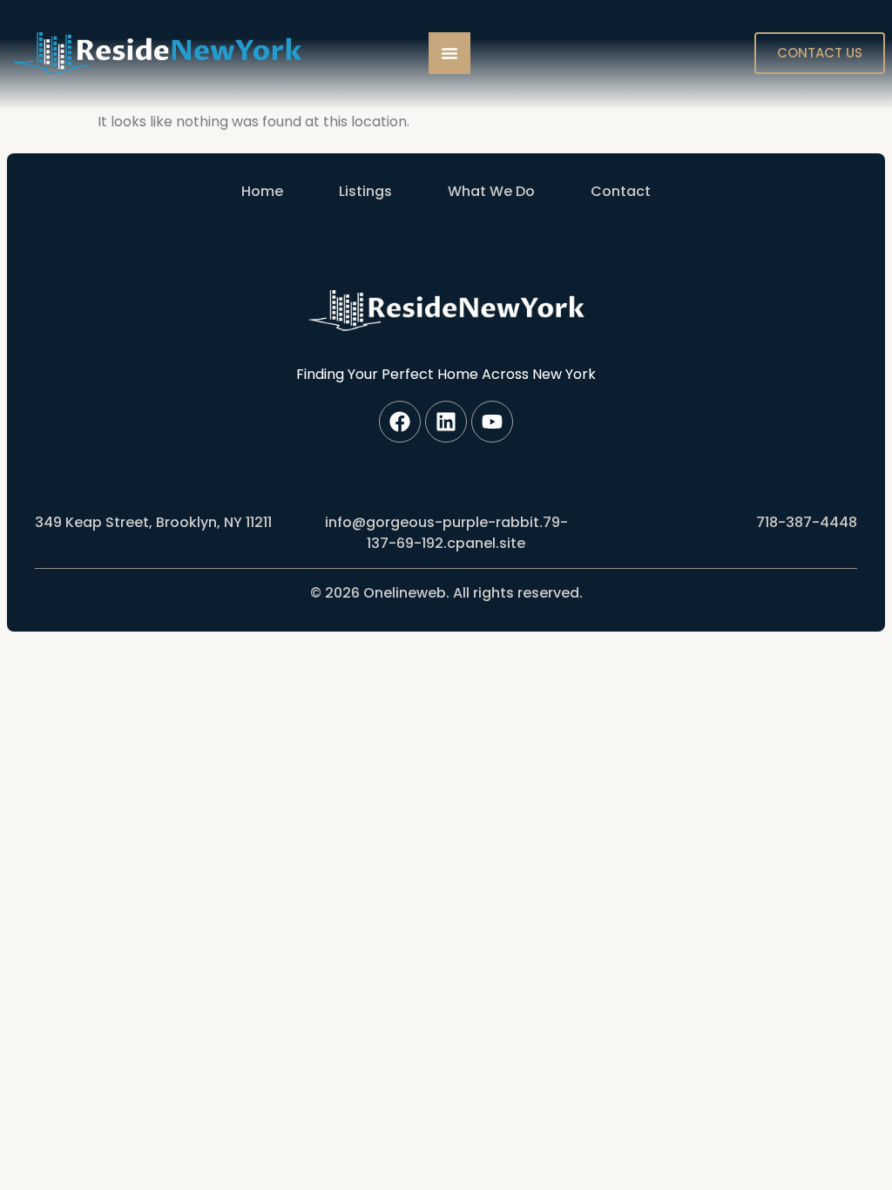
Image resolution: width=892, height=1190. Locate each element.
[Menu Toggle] (449, 53)
